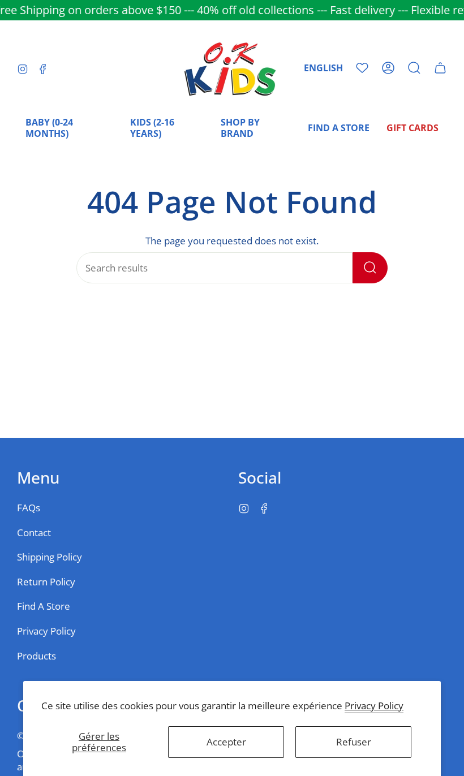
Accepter (226, 741)
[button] (414, 67)
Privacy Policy (374, 705)
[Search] (370, 267)
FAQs (28, 507)
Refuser (353, 741)
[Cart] (440, 67)
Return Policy (46, 581)
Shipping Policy (49, 556)
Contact (34, 532)
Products (36, 655)
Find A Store (43, 606)
